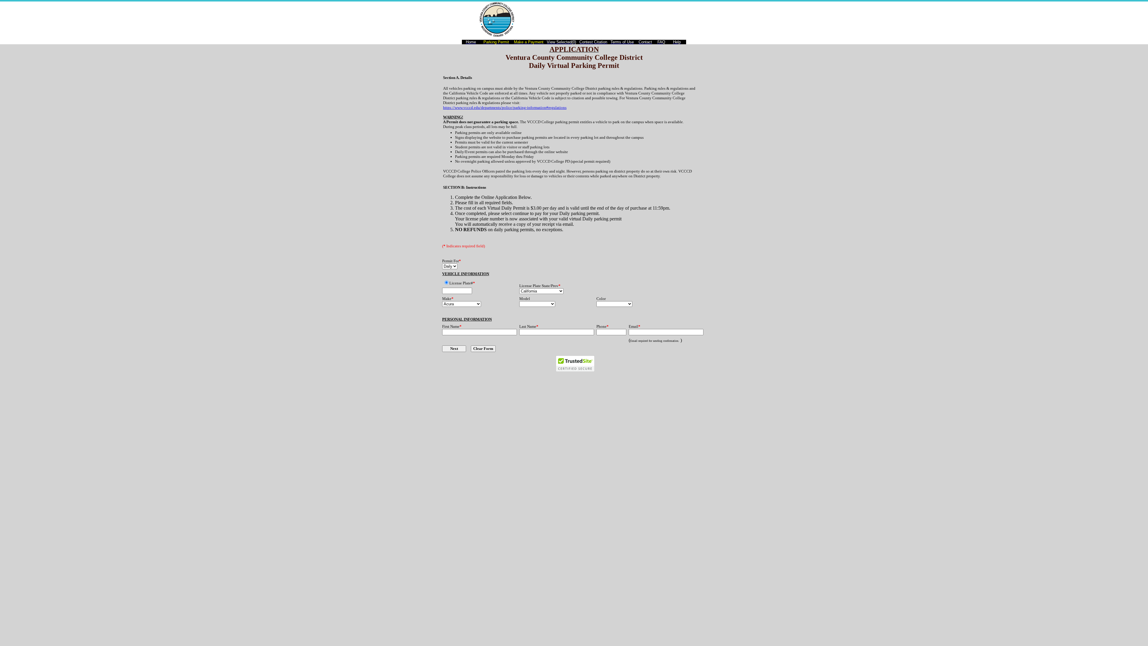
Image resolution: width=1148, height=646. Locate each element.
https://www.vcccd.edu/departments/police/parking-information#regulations (505, 107)
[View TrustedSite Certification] (575, 370)
